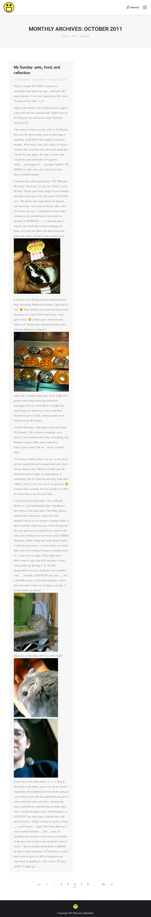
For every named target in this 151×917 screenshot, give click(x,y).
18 (103, 884)
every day (18, 79)
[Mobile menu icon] (145, 7)
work (26, 79)
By (39, 79)
